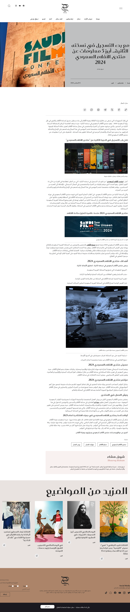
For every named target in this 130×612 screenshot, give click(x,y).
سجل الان (47, 607)
